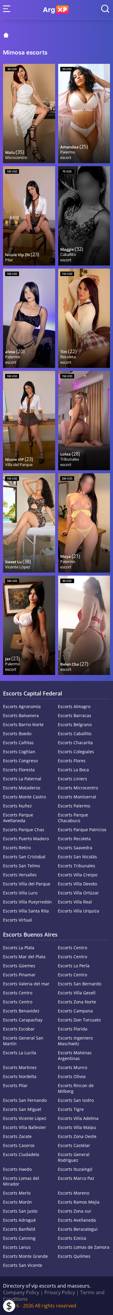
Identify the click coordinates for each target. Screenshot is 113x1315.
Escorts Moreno (73, 1193)
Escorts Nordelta (19, 1076)
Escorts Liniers (72, 779)
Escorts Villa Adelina (78, 1118)
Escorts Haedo (17, 1169)
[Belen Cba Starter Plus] (84, 625)
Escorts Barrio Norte (23, 724)
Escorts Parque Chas (23, 829)
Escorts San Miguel (22, 1109)
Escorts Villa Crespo (77, 875)
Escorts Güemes (19, 965)
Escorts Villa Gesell (77, 993)
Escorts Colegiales (76, 751)
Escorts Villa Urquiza (78, 911)
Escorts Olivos (72, 1076)
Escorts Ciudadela (21, 1154)
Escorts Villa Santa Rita (26, 911)
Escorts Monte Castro (24, 797)
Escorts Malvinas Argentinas (75, 1055)
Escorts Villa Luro (20, 893)
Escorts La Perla (73, 965)
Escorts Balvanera (21, 715)
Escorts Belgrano (75, 724)
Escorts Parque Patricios (82, 829)
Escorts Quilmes (74, 1256)
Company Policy (21, 1292)
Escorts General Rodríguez (73, 1157)
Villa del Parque (19, 464)
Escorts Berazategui (78, 1229)
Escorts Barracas (74, 715)
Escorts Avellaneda (77, 1220)
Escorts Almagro (74, 706)
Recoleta (68, 356)
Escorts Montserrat (77, 797)
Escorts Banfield (19, 1229)
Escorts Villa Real (75, 902)
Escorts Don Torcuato (79, 1020)
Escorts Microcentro (78, 788)
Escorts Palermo (74, 806)
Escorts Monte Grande (25, 1256)
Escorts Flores (72, 760)
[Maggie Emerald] (84, 216)
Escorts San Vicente (22, 1265)
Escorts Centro (72, 947)
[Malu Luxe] (29, 113)
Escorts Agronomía (22, 706)
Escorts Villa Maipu (77, 1127)
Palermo (67, 152)
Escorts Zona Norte (77, 1002)
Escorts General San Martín (23, 1040)
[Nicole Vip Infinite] (29, 420)
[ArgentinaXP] (56, 9)
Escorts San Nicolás (77, 857)
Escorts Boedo (17, 733)
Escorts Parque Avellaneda (18, 817)
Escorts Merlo (16, 1193)
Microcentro (16, 157)
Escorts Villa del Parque (26, 884)
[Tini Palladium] (84, 318)
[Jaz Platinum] (29, 625)
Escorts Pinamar (19, 975)
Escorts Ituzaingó (75, 1169)
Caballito (68, 254)
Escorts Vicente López (24, 1118)
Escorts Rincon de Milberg (76, 1088)
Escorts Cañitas (18, 742)
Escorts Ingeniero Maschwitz (75, 1040)
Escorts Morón (17, 1202)
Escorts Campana (75, 1011)
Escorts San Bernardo (79, 984)
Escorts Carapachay (22, 1020)
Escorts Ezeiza (72, 1238)
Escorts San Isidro (76, 1100)
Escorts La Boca (73, 770)
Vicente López (17, 567)
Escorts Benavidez (21, 1011)
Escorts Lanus (17, 1247)
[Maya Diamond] (84, 523)
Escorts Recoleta (74, 838)
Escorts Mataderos (21, 788)
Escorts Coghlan (19, 751)
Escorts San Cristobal (24, 857)
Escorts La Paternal (22, 779)
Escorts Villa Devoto (77, 884)
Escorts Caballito (74, 733)
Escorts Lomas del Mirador (21, 1181)
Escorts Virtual (17, 920)
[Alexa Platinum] (29, 318)
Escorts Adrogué (19, 1220)
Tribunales (69, 459)
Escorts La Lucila (19, 1052)
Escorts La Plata (18, 947)
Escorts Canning (19, 1238)
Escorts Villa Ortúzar (78, 893)
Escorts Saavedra (75, 847)
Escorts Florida (72, 1029)
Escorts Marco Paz (76, 1178)
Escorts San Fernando (25, 1100)
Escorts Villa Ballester (24, 1127)
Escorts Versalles (20, 875)
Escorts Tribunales (76, 866)
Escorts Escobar (19, 1029)
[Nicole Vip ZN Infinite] (29, 216)
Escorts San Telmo (21, 866)
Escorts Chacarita (75, 742)
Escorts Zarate (17, 1136)
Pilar (9, 260)
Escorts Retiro (17, 847)
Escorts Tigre (71, 1109)
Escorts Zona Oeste (77, 1136)
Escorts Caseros (19, 1145)
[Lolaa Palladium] (84, 420)
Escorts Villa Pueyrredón (27, 902)
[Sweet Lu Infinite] (29, 523)
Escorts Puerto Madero (26, 838)
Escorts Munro (72, 1067)
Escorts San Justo (20, 1211)
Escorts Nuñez (17, 806)
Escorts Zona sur (74, 1211)
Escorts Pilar (15, 1085)
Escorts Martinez (20, 1067)
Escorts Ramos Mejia (78, 1202)
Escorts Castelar (74, 1145)
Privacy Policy (59, 1292)
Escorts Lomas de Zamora (83, 1247)
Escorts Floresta (19, 770)
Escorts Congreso (20, 760)
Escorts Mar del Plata (24, 956)
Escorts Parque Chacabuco (73, 817)
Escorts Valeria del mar (26, 984)
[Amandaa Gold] (84, 113)
